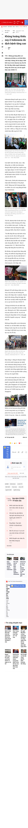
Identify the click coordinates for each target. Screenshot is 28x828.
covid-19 (20, 484)
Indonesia (12, 484)
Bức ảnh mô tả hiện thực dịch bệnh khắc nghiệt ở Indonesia (15, 568)
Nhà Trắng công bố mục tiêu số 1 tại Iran (16, 634)
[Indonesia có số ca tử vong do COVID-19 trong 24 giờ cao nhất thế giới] (22, 558)
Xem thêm (9, 545)
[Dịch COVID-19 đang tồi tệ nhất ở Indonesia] (9, 558)
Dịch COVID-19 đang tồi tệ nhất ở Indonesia (9, 565)
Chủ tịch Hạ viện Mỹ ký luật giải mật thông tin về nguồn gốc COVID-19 (16, 515)
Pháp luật (25, 26)
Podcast (4, 22)
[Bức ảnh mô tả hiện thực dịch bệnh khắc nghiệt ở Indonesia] (15, 558)
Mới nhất (5, 26)
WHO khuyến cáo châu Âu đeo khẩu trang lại (16, 540)
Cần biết (14, 22)
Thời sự (17, 26)
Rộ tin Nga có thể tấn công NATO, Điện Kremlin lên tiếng (24, 659)
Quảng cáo (18, 22)
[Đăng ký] (18, 586)
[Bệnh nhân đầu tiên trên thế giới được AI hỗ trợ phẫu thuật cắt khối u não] (8, 628)
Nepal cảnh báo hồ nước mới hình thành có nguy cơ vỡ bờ (8, 659)
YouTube (10, 22)
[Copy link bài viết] (22, 452)
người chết (8, 490)
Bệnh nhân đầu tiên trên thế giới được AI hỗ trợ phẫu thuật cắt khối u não (8, 636)
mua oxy (14, 487)
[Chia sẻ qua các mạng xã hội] (26, 452)
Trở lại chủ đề (7, 31)
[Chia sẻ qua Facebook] (18, 452)
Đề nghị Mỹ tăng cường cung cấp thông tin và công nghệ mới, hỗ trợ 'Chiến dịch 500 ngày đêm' (23, 638)
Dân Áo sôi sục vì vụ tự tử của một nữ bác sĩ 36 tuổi (16, 532)
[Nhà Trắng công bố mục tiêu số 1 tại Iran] (16, 628)
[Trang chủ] (2, 26)
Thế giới (21, 26)
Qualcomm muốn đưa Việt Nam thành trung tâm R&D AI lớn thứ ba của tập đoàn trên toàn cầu (16, 661)
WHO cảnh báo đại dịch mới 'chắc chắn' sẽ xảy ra (16, 507)
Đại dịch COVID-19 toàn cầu (18, 500)
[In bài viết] (2, 56)
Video (14, 26)
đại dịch (8, 487)
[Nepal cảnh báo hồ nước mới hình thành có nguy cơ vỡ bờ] (8, 651)
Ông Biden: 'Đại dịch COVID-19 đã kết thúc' (15, 524)
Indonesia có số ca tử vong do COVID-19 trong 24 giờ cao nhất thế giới (22, 569)
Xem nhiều (10, 26)
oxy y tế (21, 487)
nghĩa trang (17, 490)
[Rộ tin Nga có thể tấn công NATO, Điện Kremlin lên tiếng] (24, 651)
